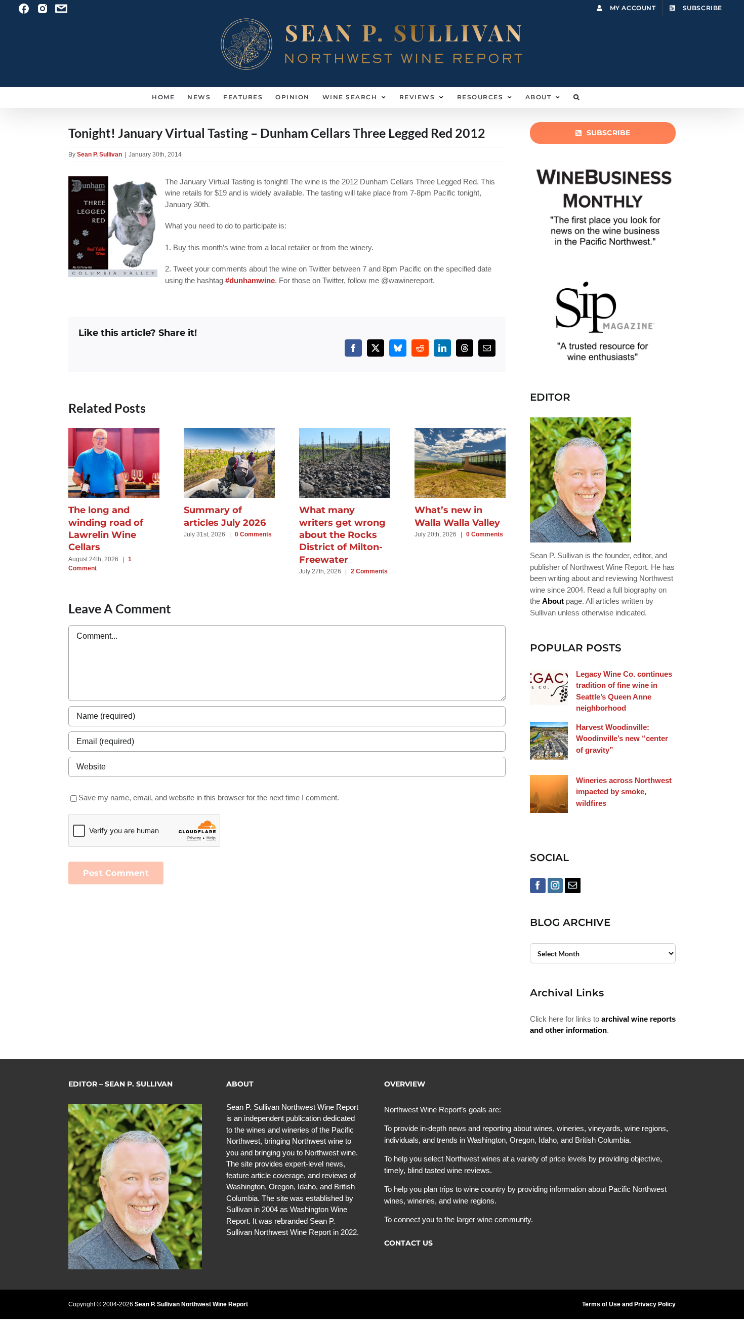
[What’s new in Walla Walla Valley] (460, 432)
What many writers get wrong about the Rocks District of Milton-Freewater (342, 534)
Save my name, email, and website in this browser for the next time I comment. (208, 797)
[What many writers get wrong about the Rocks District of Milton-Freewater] (344, 432)
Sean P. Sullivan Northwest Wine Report (191, 1304)
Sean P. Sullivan (99, 154)
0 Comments (253, 534)
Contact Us (408, 1243)
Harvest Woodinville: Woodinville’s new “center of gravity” (622, 738)
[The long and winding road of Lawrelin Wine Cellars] (113, 432)
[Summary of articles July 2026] (229, 432)
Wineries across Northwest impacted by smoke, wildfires (624, 791)
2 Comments (369, 571)
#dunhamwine (250, 280)
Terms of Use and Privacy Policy (629, 1304)
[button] (576, 97)
